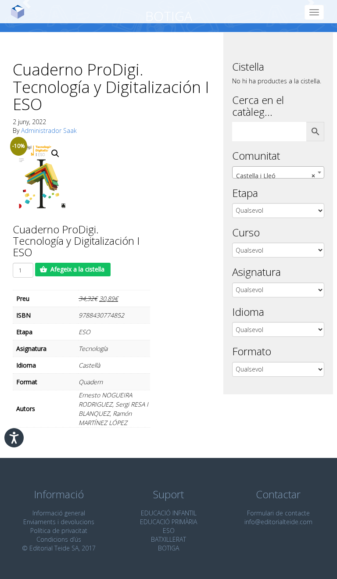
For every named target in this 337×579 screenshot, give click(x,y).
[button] (55, 153)
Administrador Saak (49, 130)
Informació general (58, 513)
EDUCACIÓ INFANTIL (169, 513)
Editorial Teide (21, 11)
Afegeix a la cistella (77, 269)
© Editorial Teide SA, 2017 (59, 548)
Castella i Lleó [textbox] (275, 176)
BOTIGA (168, 548)
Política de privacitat (58, 530)
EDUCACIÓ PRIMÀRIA (168, 522)
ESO (169, 530)
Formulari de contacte (278, 513)
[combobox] (278, 172)
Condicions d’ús (58, 539)
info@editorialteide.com (278, 522)
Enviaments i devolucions (58, 522)
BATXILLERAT (168, 539)
